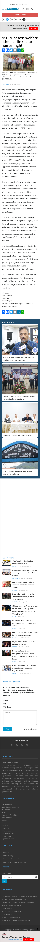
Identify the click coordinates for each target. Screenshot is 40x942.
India (14, 616)
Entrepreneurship (8, 833)
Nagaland (5, 84)
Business (5, 812)
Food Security (7, 295)
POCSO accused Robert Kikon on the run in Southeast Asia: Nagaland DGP (24, 668)
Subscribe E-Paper (20, 15)
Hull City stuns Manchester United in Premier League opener (25, 633)
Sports (15, 637)
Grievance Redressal (11, 859)
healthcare (5, 298)
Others (8, 707)
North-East (16, 578)
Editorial (5, 825)
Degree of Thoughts (9, 815)
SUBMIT (7, 729)
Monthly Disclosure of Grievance (15, 862)
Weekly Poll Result (30, 729)
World (14, 590)
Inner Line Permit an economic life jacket (18, 435)
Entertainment (7, 831)
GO (4, 881)
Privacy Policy (8, 855)
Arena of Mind (7, 804)
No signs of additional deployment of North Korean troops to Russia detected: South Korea (24, 655)
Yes (6, 701)
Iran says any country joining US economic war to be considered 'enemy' (24, 584)
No (6, 704)
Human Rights (7, 301)
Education (5, 828)
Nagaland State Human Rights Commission (17, 303)
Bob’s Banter (6, 810)
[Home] (18, 9)
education (5, 293)
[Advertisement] (15, 494)
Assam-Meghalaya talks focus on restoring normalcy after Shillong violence (24, 573)
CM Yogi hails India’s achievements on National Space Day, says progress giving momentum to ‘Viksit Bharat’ (25, 610)
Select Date (6, 873)
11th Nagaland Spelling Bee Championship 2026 (22, 562)
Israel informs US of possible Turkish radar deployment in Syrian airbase (23, 596)
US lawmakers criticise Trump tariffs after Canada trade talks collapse (24, 623)
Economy (5, 823)
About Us (6, 852)
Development (7, 818)
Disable (4, 820)
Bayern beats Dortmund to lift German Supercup (23, 643)
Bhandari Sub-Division (9, 306)
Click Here (33, 28)
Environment (6, 836)
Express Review (8, 839)
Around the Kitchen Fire (10, 807)
